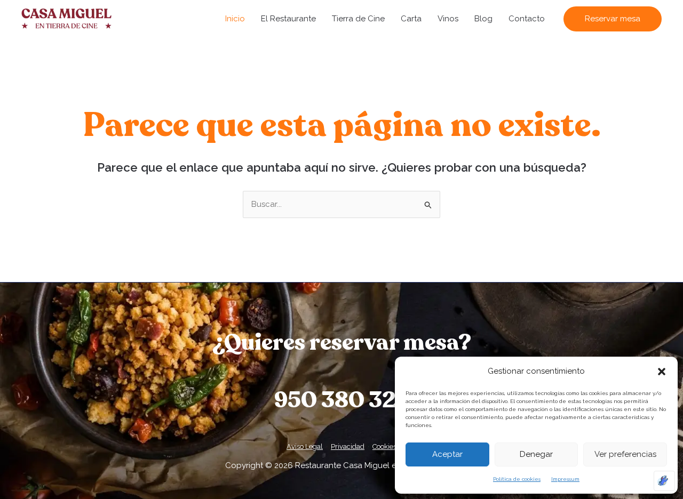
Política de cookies (517, 479)
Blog (483, 18)
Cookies (384, 446)
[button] (661, 371)
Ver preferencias (625, 454)
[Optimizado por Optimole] (664, 481)
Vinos (448, 18)
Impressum (565, 479)
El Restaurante (288, 18)
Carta (411, 18)
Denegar (536, 454)
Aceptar (447, 454)
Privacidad (347, 446)
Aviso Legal (305, 446)
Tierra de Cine (358, 18)
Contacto (527, 18)
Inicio (235, 18)
